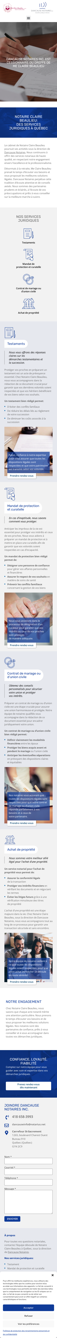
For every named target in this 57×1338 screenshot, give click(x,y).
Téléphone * (11, 1178)
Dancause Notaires (18, 1252)
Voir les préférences (28, 1324)
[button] (52, 1275)
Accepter (28, 1307)
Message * (10, 1189)
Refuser (28, 1315)
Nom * (8, 1157)
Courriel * (9, 1167)
